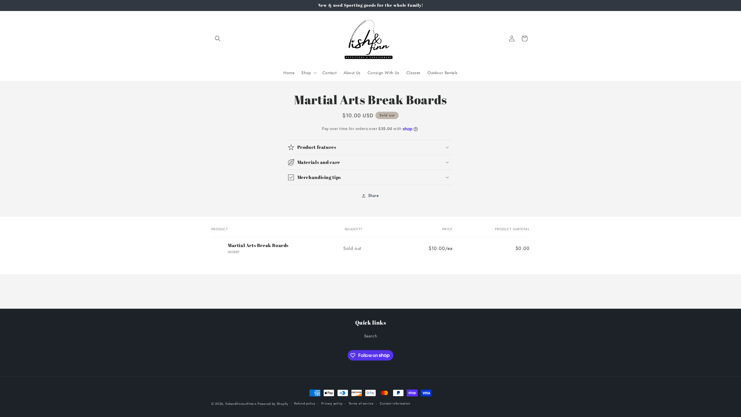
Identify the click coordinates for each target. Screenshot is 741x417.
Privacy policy (332, 403)
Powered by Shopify (273, 403)
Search (370, 336)
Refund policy (304, 403)
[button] (217, 38)
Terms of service (361, 403)
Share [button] (373, 195)
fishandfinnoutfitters (240, 403)
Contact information (395, 403)
